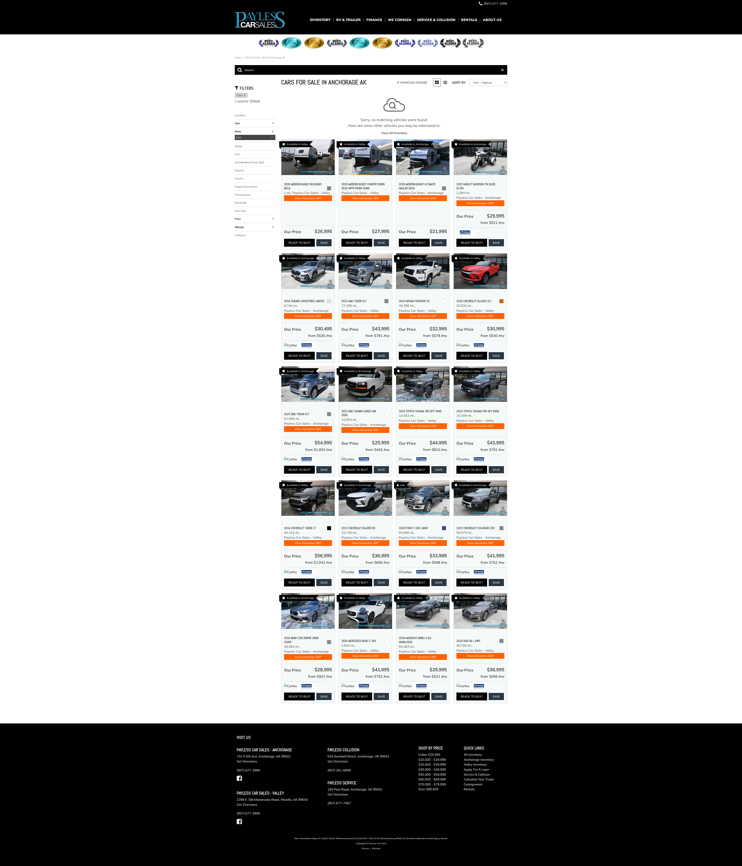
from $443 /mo (377, 449)
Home (238, 57)
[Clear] (255, 101)
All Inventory (473, 754)
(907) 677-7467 (339, 803)
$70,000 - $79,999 (432, 784)
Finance (374, 20)
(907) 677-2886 (248, 770)
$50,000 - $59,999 (432, 774)
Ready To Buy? (299, 243)
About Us (492, 20)
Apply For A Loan (476, 769)
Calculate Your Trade (479, 779)
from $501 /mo (320, 676)
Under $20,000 (429, 754)
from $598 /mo (435, 562)
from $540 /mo (492, 335)
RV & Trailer (348, 20)
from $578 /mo (435, 335)
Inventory (320, 20)
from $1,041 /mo (318, 562)
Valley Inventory (475, 764)
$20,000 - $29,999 (432, 759)
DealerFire (362, 838)
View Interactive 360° (308, 198)
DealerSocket (386, 838)
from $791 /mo (377, 335)
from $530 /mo (320, 335)
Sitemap (376, 848)
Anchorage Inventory (479, 759)
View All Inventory (394, 133)
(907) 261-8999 (339, 770)
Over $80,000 (428, 789)
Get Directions (247, 761)
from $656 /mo (377, 562)
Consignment (473, 784)
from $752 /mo (492, 562)
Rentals (469, 20)
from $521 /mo (492, 222)
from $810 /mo (435, 449)
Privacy (365, 848)
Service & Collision (436, 20)
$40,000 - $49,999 (432, 769)
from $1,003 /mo (318, 449)
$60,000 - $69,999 (432, 779)
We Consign (399, 20)
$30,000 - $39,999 (432, 764)
